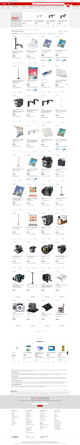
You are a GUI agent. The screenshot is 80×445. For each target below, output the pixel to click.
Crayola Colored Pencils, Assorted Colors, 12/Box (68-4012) (63, 352)
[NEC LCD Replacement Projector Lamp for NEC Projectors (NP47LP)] (33, 249)
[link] (13, 1)
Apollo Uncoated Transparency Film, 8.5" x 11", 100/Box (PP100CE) (61, 51)
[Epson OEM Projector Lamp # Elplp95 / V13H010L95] (47, 220)
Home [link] (12, 29)
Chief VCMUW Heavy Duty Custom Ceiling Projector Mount (61, 285)
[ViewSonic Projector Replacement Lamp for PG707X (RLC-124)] (62, 307)
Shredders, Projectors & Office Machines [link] (19, 29)
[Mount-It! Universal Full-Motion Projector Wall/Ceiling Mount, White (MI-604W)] (28, 16)
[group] (16, 353)
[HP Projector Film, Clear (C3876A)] (62, 220)
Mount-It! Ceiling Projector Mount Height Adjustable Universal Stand (18, 169)
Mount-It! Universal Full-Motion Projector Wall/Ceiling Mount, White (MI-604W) (28, 21)
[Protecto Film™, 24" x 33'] (47, 73)
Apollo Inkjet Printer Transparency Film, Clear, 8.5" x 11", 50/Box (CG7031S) (32, 80)
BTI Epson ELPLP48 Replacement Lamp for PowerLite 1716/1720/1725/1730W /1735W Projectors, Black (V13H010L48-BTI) (47, 286)
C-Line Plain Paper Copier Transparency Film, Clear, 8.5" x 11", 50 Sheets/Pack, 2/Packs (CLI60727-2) (61, 81)
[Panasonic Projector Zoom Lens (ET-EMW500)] (47, 249)
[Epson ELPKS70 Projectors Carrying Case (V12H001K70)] (62, 162)
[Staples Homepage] (4, 3)
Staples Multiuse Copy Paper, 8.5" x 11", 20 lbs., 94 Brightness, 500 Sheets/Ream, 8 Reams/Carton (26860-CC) (39, 353)
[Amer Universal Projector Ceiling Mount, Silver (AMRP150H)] (62, 191)
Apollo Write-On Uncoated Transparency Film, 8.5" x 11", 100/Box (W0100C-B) (61, 140)
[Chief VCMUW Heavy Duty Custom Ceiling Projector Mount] (62, 278)
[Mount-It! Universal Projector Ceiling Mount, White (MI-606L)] (19, 220)
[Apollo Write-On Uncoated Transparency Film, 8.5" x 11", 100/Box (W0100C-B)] (62, 133)
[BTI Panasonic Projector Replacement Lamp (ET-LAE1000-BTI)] (19, 249)
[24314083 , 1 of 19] (17, 348)
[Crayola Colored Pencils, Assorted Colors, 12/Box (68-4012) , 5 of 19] (63, 348)
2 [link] (15, 113)
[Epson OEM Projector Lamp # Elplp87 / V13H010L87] (47, 191)
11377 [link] (38, 354)
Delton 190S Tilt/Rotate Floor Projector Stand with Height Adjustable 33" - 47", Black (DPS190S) (18, 81)
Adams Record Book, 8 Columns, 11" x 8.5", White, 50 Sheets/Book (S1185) (51, 352)
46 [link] (58, 54)
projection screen (49, 373)
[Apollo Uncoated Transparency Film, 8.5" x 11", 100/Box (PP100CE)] (62, 44)
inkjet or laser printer (30, 382)
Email (33, 402)
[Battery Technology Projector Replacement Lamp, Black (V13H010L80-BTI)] (62, 249)
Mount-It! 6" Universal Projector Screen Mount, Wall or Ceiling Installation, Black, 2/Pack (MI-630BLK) (63, 21)
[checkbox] (50, 33)
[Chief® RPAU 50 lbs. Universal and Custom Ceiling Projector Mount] (47, 307)
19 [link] (58, 143)
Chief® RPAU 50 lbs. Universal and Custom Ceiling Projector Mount (47, 314)
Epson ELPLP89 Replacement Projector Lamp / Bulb (46, 169)
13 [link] (49, 354)
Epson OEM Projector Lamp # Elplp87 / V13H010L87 (46, 198)
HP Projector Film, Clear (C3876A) (60, 227)
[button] (63, 3)
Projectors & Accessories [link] (28, 29)
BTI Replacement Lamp (30, 314)
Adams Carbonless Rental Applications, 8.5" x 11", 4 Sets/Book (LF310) (28, 352)
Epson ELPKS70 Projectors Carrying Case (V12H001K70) (61, 169)
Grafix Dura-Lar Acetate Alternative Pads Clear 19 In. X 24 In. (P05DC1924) (32, 227)
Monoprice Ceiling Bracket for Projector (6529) (32, 285)
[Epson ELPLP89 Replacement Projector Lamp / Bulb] (47, 162)
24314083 (13, 352)
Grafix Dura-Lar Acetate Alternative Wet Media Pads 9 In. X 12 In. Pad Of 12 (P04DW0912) (32, 199)
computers (52, 374)
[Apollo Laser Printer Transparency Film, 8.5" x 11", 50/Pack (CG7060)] (47, 44)
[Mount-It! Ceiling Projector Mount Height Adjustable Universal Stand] (19, 162)
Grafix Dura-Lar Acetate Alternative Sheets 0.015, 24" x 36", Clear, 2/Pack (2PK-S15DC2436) (18, 140)
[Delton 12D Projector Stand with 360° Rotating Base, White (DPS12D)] (33, 44)
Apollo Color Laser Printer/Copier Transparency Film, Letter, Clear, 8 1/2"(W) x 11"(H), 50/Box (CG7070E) (18, 199)
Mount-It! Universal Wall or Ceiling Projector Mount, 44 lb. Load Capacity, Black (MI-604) (18, 52)
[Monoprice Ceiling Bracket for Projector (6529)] (33, 278)
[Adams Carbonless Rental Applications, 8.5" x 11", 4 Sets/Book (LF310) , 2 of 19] (28, 348)
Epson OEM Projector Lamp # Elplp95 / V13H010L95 (46, 227)
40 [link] (44, 54)
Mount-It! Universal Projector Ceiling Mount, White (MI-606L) (18, 227)
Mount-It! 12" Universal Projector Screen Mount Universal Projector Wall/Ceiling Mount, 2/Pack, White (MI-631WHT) (39, 21)
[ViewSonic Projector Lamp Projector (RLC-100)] (19, 307)
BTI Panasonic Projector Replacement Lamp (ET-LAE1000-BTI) (18, 256)
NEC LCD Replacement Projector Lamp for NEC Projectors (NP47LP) (32, 256)
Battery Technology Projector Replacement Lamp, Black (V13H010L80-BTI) (61, 256)
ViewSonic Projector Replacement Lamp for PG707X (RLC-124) (61, 314)
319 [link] (26, 354)
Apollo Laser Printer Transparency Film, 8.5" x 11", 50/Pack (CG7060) (46, 51)
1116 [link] (61, 354)
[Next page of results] (45, 331)
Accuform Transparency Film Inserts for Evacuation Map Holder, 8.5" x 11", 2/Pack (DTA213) (47, 140)
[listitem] (28, 19)
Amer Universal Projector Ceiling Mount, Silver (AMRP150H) (61, 198)
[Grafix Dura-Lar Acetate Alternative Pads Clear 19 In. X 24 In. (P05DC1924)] (33, 220)
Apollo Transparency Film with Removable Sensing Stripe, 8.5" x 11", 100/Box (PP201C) (32, 170)
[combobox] (48, 4)
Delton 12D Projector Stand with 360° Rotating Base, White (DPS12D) (32, 51)
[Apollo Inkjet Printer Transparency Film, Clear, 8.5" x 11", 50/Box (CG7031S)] (33, 73)
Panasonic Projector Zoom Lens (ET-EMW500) (46, 256)
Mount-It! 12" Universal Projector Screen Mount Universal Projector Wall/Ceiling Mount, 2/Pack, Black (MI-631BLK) (51, 21)
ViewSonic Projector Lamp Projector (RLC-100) (18, 314)
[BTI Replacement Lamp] (33, 307)
